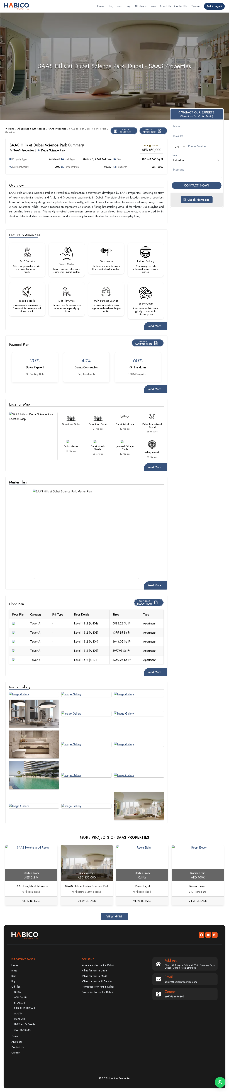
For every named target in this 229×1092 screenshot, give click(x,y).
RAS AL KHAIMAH (24, 1008)
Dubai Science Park (53, 150)
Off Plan (16, 987)
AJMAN (18, 1014)
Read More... (155, 326)
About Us (165, 6)
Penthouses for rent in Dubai (98, 987)
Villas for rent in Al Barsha (97, 981)
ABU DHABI (20, 997)
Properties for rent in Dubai (97, 992)
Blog (110, 6)
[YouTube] (208, 935)
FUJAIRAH (19, 1019)
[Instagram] (215, 935)
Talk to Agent (214, 6)
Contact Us (180, 6)
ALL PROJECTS (22, 1030)
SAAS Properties (57, 128)
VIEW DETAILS (31, 901)
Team (153, 6)
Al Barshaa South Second (31, 128)
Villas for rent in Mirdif (94, 976)
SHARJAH (19, 1003)
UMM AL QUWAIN (24, 1024)
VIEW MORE (114, 916)
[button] (220, 1082)
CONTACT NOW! (196, 185)
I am (174, 155)
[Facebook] (201, 935)
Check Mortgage (198, 200)
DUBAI (17, 992)
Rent (119, 6)
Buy (128, 6)
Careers (195, 6)
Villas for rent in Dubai (94, 971)
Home (100, 6)
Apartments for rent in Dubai (98, 965)
